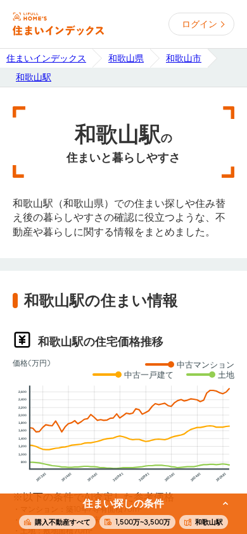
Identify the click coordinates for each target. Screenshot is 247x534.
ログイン (199, 24)
